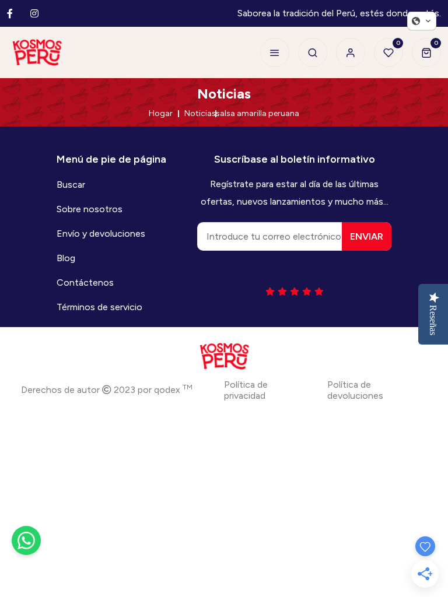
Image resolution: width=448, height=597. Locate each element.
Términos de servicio (99, 306)
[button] (421, 21)
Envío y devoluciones (101, 233)
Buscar (71, 184)
